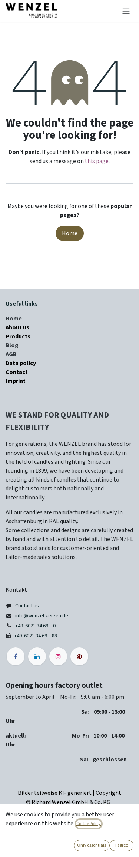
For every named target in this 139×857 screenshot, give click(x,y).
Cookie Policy (88, 824)
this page (97, 161)
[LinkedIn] (37, 656)
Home (69, 233)
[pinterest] (79, 656)
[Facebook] (15, 656)
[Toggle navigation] (126, 11)
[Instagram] (58, 656)
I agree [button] (121, 845)
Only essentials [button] (91, 845)
